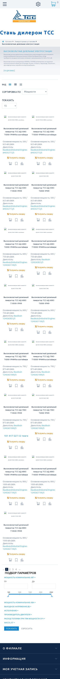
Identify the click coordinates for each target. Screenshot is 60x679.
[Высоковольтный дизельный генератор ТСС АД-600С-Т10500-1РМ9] (16, 308)
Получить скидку (17, 164)
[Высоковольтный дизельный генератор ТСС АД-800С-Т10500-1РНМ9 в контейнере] (44, 498)
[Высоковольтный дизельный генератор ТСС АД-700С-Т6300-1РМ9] (44, 430)
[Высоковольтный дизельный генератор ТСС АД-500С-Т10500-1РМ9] (16, 184)
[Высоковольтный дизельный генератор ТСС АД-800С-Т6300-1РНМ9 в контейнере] (16, 498)
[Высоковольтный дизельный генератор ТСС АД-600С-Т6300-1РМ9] (44, 308)
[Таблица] (20, 85)
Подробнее (9, 71)
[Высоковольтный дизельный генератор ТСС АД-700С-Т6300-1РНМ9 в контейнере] (16, 371)
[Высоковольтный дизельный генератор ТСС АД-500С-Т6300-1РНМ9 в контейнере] (16, 121)
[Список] (15, 85)
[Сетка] (10, 85)
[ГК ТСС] (30, 16)
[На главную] (3, 41)
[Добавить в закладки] (16, 169)
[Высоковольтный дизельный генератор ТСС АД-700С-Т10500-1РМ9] (16, 430)
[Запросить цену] (10, 169)
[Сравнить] (22, 169)
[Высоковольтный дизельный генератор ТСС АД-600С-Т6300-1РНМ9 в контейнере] (16, 246)
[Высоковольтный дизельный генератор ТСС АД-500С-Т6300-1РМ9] (44, 184)
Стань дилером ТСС (27, 32)
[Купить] (10, 484)
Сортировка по (11, 92)
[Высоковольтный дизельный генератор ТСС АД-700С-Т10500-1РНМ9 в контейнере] (44, 371)
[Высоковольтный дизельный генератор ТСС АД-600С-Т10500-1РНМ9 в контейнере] (44, 246)
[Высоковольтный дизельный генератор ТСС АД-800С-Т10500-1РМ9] (16, 560)
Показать (8, 100)
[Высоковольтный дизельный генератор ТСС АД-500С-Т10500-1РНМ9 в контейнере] (44, 121)
